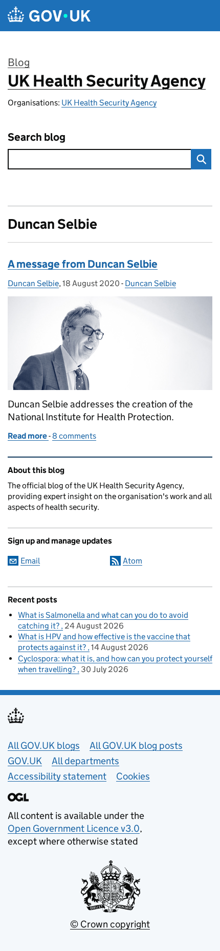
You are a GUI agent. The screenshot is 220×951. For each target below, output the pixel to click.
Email (30, 561)
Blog (19, 62)
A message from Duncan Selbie (83, 264)
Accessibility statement (57, 776)
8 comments (74, 436)
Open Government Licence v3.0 (74, 828)
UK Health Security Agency (107, 81)
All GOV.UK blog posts (136, 745)
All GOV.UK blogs (44, 745)
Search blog (36, 137)
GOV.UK (25, 761)
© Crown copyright (110, 924)
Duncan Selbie (33, 283)
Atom (132, 561)
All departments (85, 761)
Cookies (133, 776)
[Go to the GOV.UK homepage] (49, 15)
